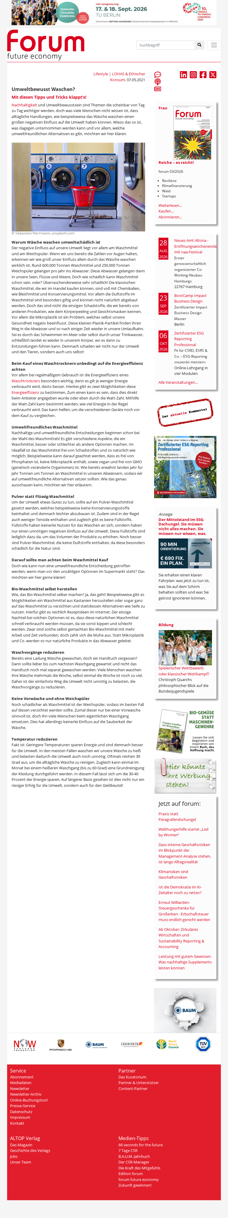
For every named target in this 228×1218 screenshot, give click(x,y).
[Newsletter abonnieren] (157, 88)
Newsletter (19, 1088)
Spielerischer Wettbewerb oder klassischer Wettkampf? (184, 671)
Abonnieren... (170, 217)
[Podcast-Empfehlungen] (157, 81)
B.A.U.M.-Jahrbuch (134, 1156)
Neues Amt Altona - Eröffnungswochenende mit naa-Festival (195, 246)
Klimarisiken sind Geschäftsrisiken (173, 874)
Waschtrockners (26, 380)
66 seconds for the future (140, 1144)
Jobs (14, 1156)
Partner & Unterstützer (138, 1082)
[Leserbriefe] (157, 74)
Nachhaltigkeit (25, 105)
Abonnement (22, 1077)
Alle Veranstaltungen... (178, 382)
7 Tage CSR (127, 1150)
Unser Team (20, 1162)
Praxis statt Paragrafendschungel (177, 816)
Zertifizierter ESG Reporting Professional (189, 338)
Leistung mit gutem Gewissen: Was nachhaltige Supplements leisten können (185, 962)
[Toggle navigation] (214, 45)
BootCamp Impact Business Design (190, 298)
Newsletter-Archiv (26, 1094)
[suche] (199, 45)
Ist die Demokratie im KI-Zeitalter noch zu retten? (180, 890)
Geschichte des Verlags (30, 1150)
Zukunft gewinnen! (134, 1185)
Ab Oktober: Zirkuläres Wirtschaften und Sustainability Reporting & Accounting (181, 938)
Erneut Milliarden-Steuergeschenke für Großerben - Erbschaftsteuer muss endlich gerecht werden (184, 911)
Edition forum (130, 1173)
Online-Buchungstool (29, 1100)
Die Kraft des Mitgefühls (139, 1168)
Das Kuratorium (132, 1077)
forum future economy (138, 1179)
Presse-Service (22, 1105)
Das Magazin (21, 1144)
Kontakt (17, 1123)
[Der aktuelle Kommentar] (185, 412)
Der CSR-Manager (133, 1162)
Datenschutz (21, 1111)
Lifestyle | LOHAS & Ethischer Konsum (119, 76)
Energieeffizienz (26, 392)
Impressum (20, 1117)
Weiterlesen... (170, 205)
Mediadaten (20, 1082)
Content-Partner (133, 1088)
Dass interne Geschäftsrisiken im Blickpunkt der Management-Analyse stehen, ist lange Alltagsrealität (185, 853)
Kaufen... (166, 211)
